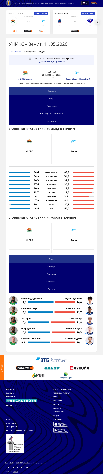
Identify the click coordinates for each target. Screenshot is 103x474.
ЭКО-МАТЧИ (11, 405)
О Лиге (57, 3)
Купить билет (41, 13)
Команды (28, 3)
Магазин (57, 408)
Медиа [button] (51, 3)
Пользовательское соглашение (19, 431)
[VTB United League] (8, 3)
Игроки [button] (35, 3)
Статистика (43, 3)
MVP (55, 397)
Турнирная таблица (61, 393)
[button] (85, 3)
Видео (42, 51)
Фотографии (30, 51)
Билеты (56, 404)
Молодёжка (63, 3)
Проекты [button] (69, 3)
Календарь (22, 3)
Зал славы (57, 400)
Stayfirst (15, 472)
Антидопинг (11, 427)
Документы (11, 423)
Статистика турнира (62, 389)
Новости (15, 3)
